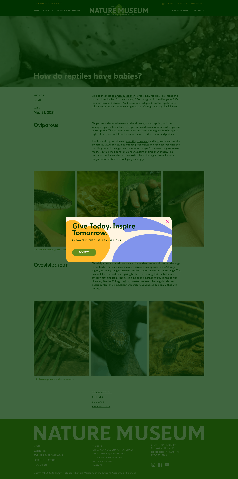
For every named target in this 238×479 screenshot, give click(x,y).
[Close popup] (167, 221)
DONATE (84, 252)
